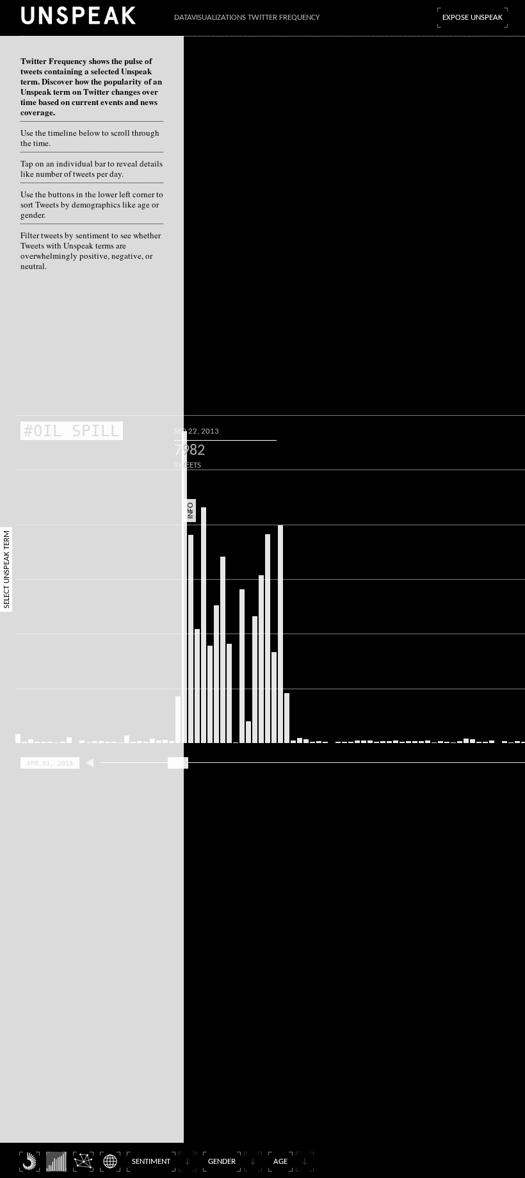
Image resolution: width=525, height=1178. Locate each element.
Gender (222, 1162)
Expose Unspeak (472, 17)
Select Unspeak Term (7, 569)
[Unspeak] (78, 15)
